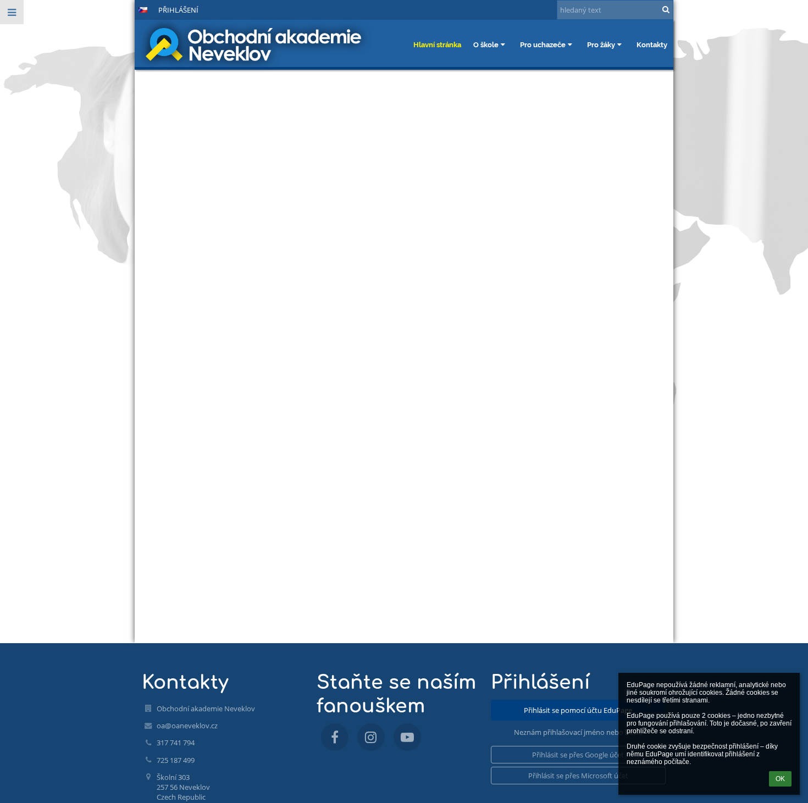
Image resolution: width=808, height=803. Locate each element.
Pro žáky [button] (601, 44)
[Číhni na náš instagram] (371, 737)
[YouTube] (407, 737)
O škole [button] (486, 44)
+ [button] (91, 9)
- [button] (110, 9)
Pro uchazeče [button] (543, 44)
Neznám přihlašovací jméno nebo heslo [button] (578, 732)
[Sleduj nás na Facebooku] (334, 737)
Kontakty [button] (652, 44)
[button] (123, 9)
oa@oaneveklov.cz (187, 725)
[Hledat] (666, 9)
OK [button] (780, 779)
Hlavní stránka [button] (437, 44)
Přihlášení (178, 10)
